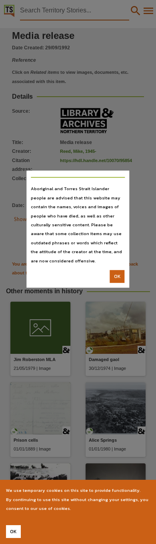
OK (117, 276)
